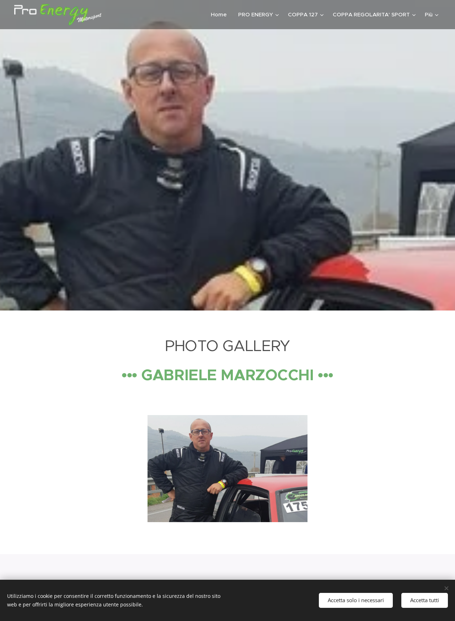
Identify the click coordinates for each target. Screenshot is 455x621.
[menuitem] (220, 14)
